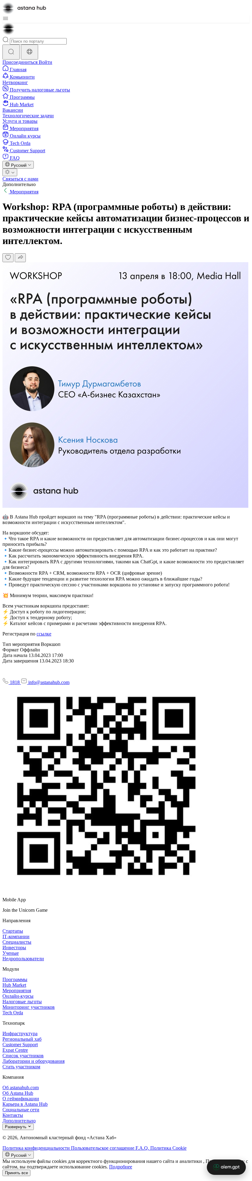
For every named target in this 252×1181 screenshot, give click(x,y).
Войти (45, 62)
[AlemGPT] (226, 1167)
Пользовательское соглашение (103, 1148)
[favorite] (8, 257)
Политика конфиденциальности (36, 1148)
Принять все (16, 1173)
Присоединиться (20, 62)
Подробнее (120, 1166)
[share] (20, 257)
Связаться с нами (20, 178)
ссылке (44, 633)
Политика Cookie (168, 1148)
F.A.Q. (143, 1148)
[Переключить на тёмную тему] (9, 172)
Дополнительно (19, 184)
